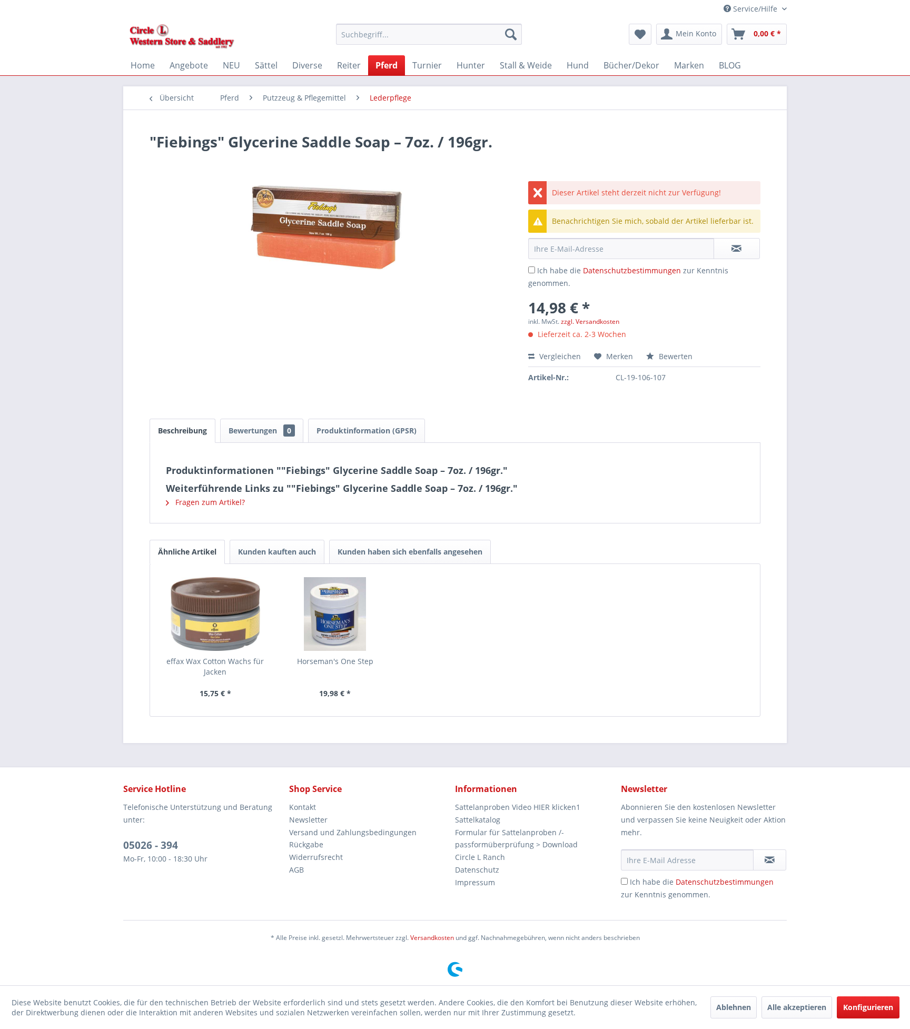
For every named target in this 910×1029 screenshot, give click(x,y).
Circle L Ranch (480, 857)
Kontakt (302, 807)
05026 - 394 (150, 845)
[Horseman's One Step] (335, 614)
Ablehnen (733, 1007)
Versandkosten (432, 937)
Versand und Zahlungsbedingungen (353, 832)
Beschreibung (182, 431)
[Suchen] (511, 34)
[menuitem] (429, 34)
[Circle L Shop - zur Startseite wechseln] (181, 37)
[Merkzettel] (640, 34)
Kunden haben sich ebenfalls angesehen (410, 552)
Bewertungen (260, 431)
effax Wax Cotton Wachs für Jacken (215, 666)
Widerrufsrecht (316, 857)
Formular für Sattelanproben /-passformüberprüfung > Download (516, 838)
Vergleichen (559, 356)
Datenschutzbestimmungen (632, 270)
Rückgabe (306, 844)
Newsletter (308, 820)
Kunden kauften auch (277, 552)
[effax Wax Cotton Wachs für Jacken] (215, 614)
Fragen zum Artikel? (209, 502)
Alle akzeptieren (796, 1007)
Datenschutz (477, 870)
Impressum (475, 882)
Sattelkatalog (477, 820)
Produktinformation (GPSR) (366, 431)
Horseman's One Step (335, 661)
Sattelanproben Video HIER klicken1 (517, 807)
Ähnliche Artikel (187, 552)
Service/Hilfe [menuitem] (755, 9)
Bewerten (675, 356)
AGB (296, 870)
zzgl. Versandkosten (590, 321)
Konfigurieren (868, 1007)
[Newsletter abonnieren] (769, 859)
